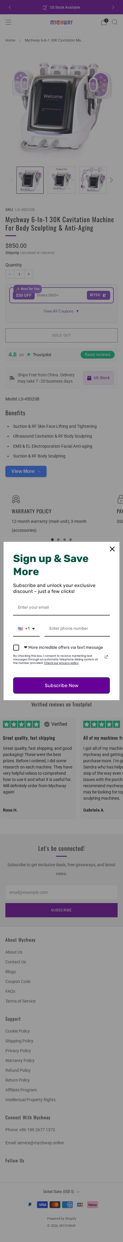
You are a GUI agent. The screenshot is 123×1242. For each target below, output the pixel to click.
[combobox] (26, 629)
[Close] (112, 549)
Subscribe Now (62, 685)
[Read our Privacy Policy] (106, 656)
